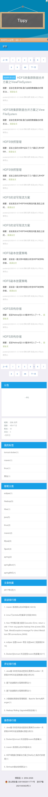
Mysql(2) (7, 541)
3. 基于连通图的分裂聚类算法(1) (17, 690)
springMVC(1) (10, 572)
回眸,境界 (13, 422)
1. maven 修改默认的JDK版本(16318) (20, 607)
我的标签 (9, 445)
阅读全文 (13, 91)
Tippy (22, 20)
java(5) (7, 517)
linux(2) (7, 525)
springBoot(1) (10, 564)
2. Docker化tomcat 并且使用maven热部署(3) (23, 739)
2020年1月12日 (9, 77)
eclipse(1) (8, 493)
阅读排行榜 (10, 600)
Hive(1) (7, 509)
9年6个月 (13, 425)
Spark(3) (7, 548)
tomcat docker (11, 452)
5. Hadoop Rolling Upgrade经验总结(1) (20, 710)
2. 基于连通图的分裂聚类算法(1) (17, 682)
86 (25, 67)
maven (8, 460)
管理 (5, 46)
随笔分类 (9, 486)
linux (7, 468)
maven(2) (8, 533)
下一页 (33, 67)
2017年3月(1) (10, 589)
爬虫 (7, 476)
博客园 (18, 778)
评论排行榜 (10, 664)
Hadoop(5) (8, 501)
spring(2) (8, 556)
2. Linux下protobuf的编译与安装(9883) (20, 615)
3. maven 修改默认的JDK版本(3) (17, 747)
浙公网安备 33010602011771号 (21, 781)
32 (11, 428)
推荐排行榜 (10, 720)
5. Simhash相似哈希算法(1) (15, 766)
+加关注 (7, 435)
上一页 (5, 60)
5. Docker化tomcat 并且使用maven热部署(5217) (24, 653)
